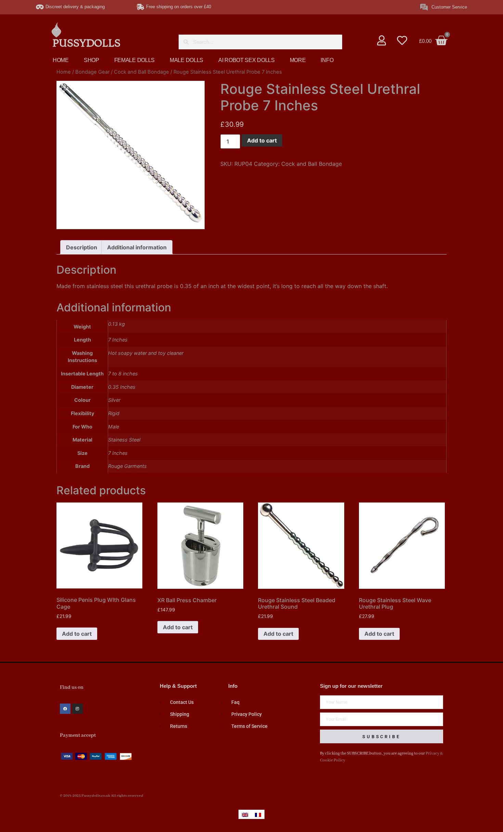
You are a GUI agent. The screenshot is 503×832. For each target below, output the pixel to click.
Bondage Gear (92, 72)
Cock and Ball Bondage (141, 72)
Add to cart (262, 140)
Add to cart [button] (77, 633)
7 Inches (118, 453)
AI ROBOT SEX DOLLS (246, 60)
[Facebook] (65, 709)
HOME (61, 60)
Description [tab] (81, 247)
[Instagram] (77, 709)
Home (63, 72)
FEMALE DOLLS (134, 60)
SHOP (91, 60)
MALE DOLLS (186, 60)
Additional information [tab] (137, 247)
